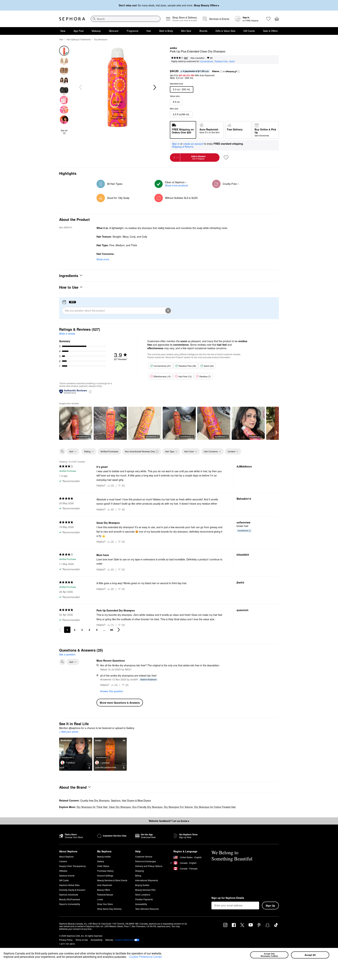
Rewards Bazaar (105, 894)
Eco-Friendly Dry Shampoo (147, 807)
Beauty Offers (103, 889)
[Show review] (110, 423)
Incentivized (82, 436)
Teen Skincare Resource (147, 908)
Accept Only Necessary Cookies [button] (269, 954)
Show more (102, 259)
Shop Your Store (105, 904)
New (62, 31)
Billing (138, 875)
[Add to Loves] (226, 157)
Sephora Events (66, 875)
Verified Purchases (109, 451)
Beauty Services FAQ (145, 889)
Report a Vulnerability (69, 904)
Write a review (67, 333)
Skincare (113, 31)
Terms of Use (81, 939)
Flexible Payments (144, 899)
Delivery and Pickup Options (148, 865)
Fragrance (132, 31)
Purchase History (105, 870)
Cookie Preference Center (145, 956)
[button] (128, 957)
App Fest (79, 31)
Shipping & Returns (182, 146)
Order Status (103, 865)
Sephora (115, 800)
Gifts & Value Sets (225, 31)
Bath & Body (166, 31)
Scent (232, 61)
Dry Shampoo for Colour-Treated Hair (215, 807)
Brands (203, 31)
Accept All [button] (310, 955)
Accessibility (141, 904)
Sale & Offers (270, 31)
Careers (63, 861)
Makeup (96, 31)
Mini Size (186, 31)
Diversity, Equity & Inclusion (72, 889)
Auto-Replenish (104, 885)
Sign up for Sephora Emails (227, 898)
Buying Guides (142, 885)
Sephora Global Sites (69, 885)
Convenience (206, 61)
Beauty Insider (104, 856)
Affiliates (63, 870)
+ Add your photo (68, 731)
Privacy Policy (66, 939)
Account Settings (105, 875)
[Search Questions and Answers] (62, 662)
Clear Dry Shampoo (120, 807)
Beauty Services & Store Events (112, 880)
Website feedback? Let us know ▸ (169, 821)
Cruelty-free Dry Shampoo (94, 800)
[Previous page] (60, 630)
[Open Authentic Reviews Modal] (90, 391)
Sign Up (270, 905)
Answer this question (111, 691)
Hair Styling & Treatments (79, 39)
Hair (148, 31)
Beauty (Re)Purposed (69, 899)
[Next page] (118, 630)
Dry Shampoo (100, 39)
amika (173, 48)
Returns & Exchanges (145, 861)
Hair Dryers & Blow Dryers (136, 800)
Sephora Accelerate (68, 894)
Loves (100, 899)
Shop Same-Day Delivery (109, 908)
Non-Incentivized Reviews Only (140, 451)
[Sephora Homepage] (72, 18)
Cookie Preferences (124, 939)
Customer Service (143, 856)
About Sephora (66, 856)
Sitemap (109, 939)
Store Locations (142, 894)
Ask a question (197, 57)
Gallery (100, 861)
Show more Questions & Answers (120, 702)
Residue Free (221, 61)
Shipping (139, 870)
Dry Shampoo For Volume (178, 807)
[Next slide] (154, 87)
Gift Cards (249, 31)
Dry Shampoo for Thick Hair (92, 807)
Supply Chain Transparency (72, 865)
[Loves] (268, 18)
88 (111, 629)
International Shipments (146, 880)
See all (64, 132)
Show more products (176, 185)
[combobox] (125, 19)
